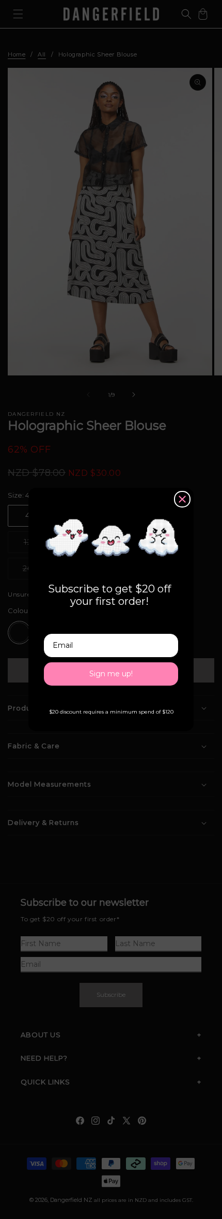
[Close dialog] (182, 499)
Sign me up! (111, 673)
